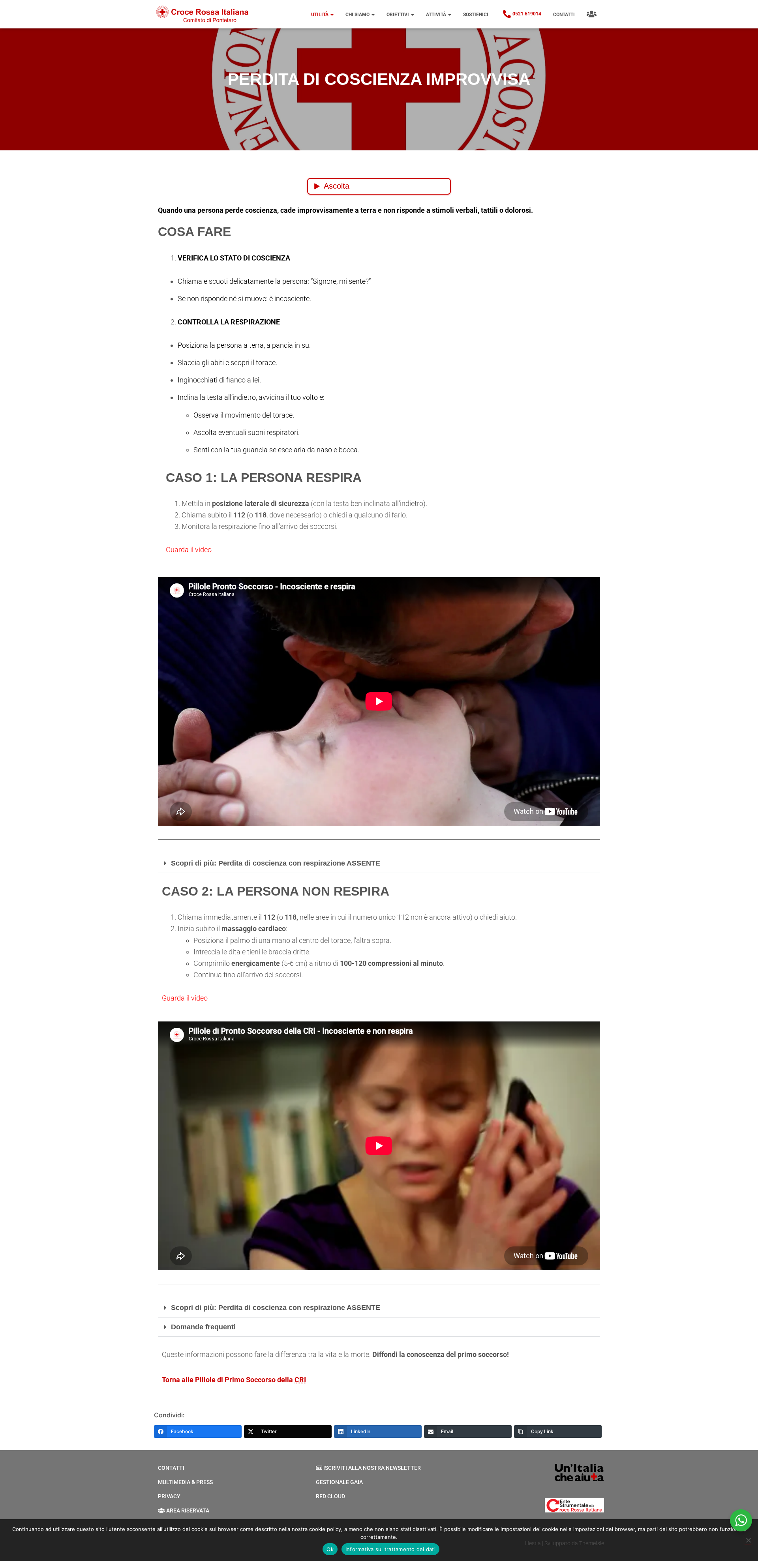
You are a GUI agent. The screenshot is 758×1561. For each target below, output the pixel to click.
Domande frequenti (203, 1327)
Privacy (169, 1496)
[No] (748, 1540)
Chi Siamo (358, 14)
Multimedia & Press (185, 1482)
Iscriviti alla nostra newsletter (372, 1468)
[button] (332, 14)
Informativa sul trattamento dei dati (390, 1549)
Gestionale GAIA (339, 1482)
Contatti (564, 14)
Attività (436, 14)
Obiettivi (398, 14)
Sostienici (475, 14)
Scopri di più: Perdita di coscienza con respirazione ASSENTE (275, 863)
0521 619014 (526, 14)
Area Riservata (187, 1510)
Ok (330, 1549)
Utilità (320, 14)
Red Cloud (330, 1496)
